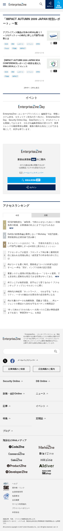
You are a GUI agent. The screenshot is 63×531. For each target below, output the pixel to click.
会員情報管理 (17, 491)
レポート (20, 44)
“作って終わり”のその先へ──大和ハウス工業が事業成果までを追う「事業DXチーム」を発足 (33, 311)
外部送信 (15, 512)
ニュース (40, 393)
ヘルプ (14, 483)
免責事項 (15, 495)
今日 (17, 215)
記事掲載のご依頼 (16, 368)
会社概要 (15, 500)
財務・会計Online (12, 393)
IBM (12, 44)
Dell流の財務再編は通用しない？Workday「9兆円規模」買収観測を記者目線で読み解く (33, 235)
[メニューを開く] (4, 4)
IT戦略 (14, 48)
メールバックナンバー (33, 172)
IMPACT (22, 48)
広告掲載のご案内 (46, 368)
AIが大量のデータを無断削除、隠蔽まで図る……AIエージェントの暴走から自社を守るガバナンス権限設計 (33, 302)
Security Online (11, 381)
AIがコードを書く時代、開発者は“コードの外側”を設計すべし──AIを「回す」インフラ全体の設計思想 (33, 266)
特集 (5, 418)
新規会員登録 (32, 180)
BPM (38, 44)
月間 (45, 215)
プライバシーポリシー (21, 508)
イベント (30, 44)
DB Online (41, 381)
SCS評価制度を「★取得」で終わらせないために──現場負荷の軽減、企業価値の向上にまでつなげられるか (34, 223)
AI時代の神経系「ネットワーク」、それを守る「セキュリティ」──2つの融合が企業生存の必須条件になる (33, 293)
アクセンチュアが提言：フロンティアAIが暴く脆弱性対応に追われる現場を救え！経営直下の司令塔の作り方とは (33, 255)
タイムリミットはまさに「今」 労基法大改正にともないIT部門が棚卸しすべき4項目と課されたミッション (33, 245)
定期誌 (39, 418)
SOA (6, 44)
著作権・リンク (18, 487)
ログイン (32, 187)
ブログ (6, 430)
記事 (5, 406)
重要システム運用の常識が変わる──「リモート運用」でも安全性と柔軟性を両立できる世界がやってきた (34, 275)
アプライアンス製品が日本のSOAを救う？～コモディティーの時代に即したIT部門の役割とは (23, 35)
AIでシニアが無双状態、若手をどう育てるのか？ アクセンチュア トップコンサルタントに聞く (33, 284)
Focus (7, 48)
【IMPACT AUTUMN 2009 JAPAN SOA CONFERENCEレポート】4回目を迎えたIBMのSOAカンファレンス (22, 63)
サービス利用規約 (19, 504)
